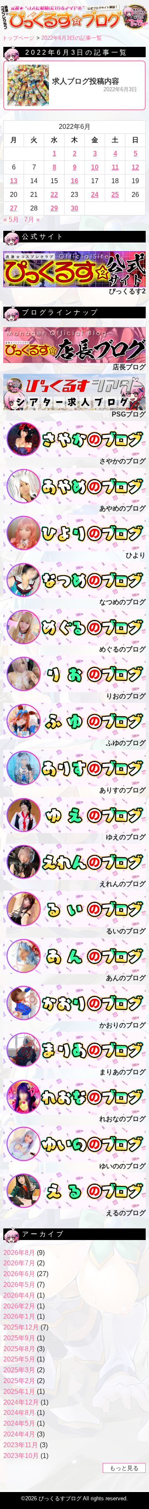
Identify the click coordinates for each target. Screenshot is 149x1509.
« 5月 (11, 219)
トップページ (18, 38)
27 (13, 208)
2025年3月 (19, 1369)
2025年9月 (19, 1338)
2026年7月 (19, 1263)
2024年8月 (19, 1412)
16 (74, 180)
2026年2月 (19, 1306)
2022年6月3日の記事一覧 (71, 38)
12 (135, 167)
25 (115, 194)
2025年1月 (19, 1391)
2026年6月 (19, 1273)
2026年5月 (19, 1284)
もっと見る (124, 1468)
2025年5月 (19, 1359)
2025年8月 (19, 1348)
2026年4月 (19, 1295)
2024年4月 (19, 1434)
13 (13, 180)
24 (95, 194)
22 (54, 194)
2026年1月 (19, 1316)
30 (74, 208)
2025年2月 (19, 1380)
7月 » (32, 219)
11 (115, 167)
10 (95, 167)
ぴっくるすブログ (60, 1498)
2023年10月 (21, 1455)
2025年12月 (21, 1327)
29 (54, 208)
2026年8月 (19, 1252)
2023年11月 (20, 1444)
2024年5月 (19, 1423)
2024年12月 (21, 1402)
